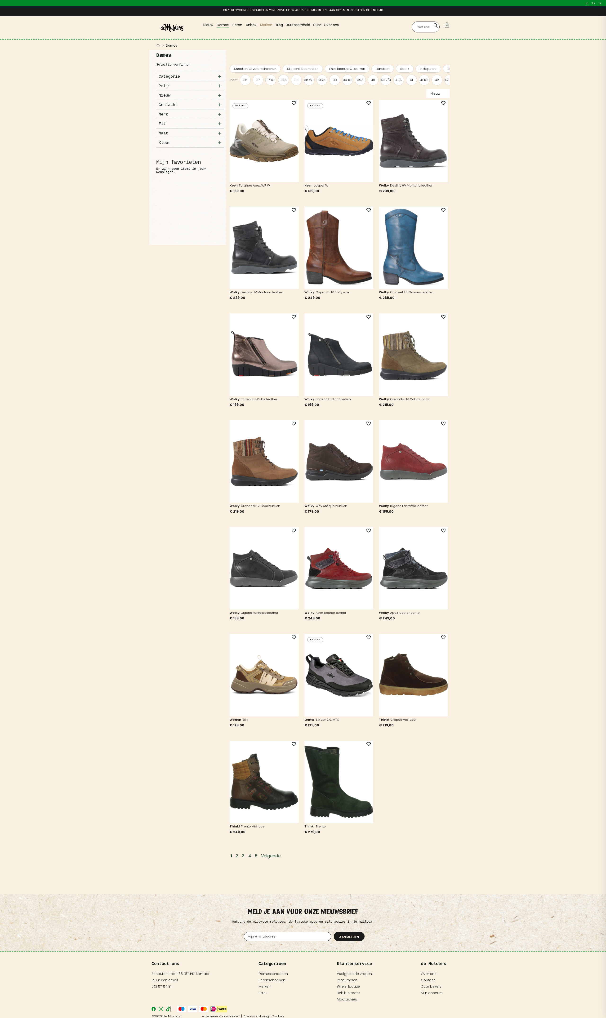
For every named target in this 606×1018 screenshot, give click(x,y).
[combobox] (426, 27)
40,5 (399, 80)
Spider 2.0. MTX (327, 719)
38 (296, 80)
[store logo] (172, 28)
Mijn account (432, 993)
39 (335, 80)
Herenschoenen (271, 980)
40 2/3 (386, 80)
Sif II (245, 719)
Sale (262, 993)
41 (411, 80)
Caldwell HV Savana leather (411, 292)
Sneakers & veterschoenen (255, 69)
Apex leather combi (331, 612)
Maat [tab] (163, 133)
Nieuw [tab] (164, 95)
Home (158, 46)
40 (373, 80)
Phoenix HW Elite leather (259, 399)
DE (600, 3)
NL (587, 3)
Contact (428, 980)
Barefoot (382, 69)
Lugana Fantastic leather (409, 506)
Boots (404, 69)
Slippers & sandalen (302, 69)
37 (258, 80)
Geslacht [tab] (168, 105)
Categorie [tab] (169, 76)
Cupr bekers (431, 986)
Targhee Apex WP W (254, 185)
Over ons (428, 973)
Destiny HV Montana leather (411, 185)
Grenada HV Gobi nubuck (409, 399)
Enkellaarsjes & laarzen (347, 69)
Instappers (428, 69)
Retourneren (347, 980)
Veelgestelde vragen (354, 973)
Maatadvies (347, 999)
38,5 (322, 80)
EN (593, 3)
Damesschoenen (273, 973)
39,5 (360, 80)
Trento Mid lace (253, 826)
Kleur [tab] (164, 143)
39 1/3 (347, 80)
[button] (291, 103)
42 (437, 80)
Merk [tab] (163, 114)
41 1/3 (424, 80)
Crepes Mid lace (403, 719)
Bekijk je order (348, 993)
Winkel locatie (348, 986)
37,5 (284, 80)
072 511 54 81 (161, 986)
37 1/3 (271, 80)
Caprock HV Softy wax (332, 292)
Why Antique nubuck (331, 506)
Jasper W (321, 185)
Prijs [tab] (164, 86)
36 (245, 80)
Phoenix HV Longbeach (333, 399)
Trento (321, 826)
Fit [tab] (162, 124)
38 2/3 (309, 80)
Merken (264, 986)
